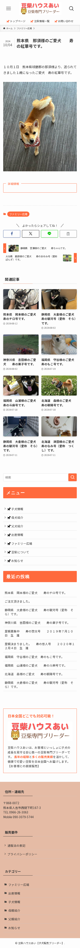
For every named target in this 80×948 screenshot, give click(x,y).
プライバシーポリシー (22, 854)
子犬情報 (17, 509)
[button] (11, 234)
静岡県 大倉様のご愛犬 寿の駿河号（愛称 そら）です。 (39, 612)
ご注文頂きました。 (18, 601)
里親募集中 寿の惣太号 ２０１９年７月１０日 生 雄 (39, 633)
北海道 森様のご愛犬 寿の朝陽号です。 (34, 674)
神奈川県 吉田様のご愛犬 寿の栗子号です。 (37, 622)
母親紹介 (14, 910)
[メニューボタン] (8, 8)
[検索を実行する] (72, 477)
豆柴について (20, 552)
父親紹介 (14, 919)
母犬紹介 (17, 517)
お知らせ (17, 560)
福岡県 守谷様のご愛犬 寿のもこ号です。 (34, 657)
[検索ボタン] (71, 8)
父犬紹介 (17, 526)
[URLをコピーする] (68, 234)
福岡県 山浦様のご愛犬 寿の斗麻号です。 (36, 665)
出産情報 (17, 534)
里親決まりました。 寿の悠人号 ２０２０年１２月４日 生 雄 (40, 646)
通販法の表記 (16, 845)
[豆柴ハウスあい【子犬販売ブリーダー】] (40, 8)
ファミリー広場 (18, 214)
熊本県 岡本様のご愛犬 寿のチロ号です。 (36, 593)
